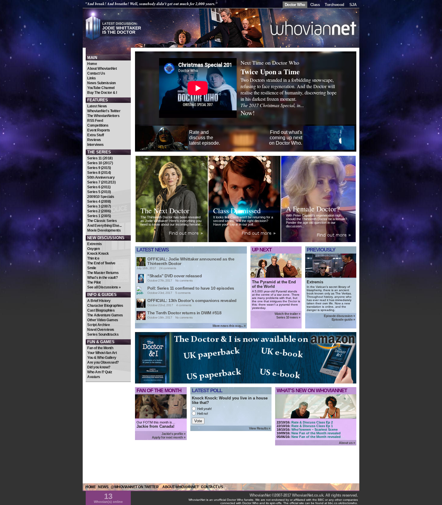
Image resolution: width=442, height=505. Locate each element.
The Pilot (94, 282)
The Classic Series (102, 221)
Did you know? (98, 367)
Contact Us (96, 73)
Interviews (95, 145)
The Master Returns (102, 273)
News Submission (101, 83)
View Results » (259, 428)
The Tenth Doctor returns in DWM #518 (184, 312)
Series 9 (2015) (99, 168)
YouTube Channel (101, 88)
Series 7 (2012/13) (101, 182)
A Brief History (99, 301)
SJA (353, 4)
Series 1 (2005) (99, 216)
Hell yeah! (204, 409)
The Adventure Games (105, 315)
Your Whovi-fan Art (102, 353)
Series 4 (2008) (99, 201)
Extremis (94, 244)
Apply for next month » (168, 437)
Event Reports (98, 130)
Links (91, 78)
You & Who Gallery (101, 358)
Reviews (94, 140)
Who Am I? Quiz (99, 372)
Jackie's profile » (173, 434)
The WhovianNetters (103, 116)
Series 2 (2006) (99, 211)
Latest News (97, 106)
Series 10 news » (288, 317)
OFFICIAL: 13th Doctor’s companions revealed (192, 300)
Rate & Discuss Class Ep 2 (312, 422)
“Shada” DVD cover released (174, 275)
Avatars (93, 377)
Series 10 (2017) (100, 163)
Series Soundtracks (102, 334)
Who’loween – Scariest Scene (314, 429)
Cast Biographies (101, 310)
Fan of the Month (100, 348)
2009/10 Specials (100, 197)
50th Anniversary (101, 177)
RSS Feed (95, 121)
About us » (347, 443)
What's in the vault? (102, 278)
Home (92, 64)
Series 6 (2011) (99, 187)
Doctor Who (295, 4)
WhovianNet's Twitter (103, 111)
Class (315, 4)
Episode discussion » (339, 316)
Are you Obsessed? (103, 362)
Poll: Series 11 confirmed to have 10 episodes (190, 288)
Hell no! (202, 413)
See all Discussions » (104, 287)
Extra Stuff (95, 135)
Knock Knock (98, 253)
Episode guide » (343, 319)
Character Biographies (105, 305)
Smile (91, 268)
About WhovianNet (102, 68)
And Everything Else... (104, 225)
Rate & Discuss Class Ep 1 (312, 426)
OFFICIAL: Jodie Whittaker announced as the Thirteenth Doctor (190, 261)
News (103, 487)
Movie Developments (104, 230)
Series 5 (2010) (99, 192)
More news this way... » (229, 326)
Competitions (97, 125)
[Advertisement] (108, 418)
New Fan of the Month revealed (316, 433)
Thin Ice (93, 258)
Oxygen (93, 249)
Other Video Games (102, 320)
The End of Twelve (101, 263)
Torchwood (334, 4)
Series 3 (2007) (99, 206)
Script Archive (98, 325)
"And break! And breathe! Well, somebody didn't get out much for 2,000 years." (151, 3)
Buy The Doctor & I (102, 93)
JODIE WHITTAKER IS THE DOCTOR (121, 30)
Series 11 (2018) (99, 158)
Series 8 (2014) (99, 173)
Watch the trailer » (287, 314)
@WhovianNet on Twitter (134, 487)
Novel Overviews (100, 330)
